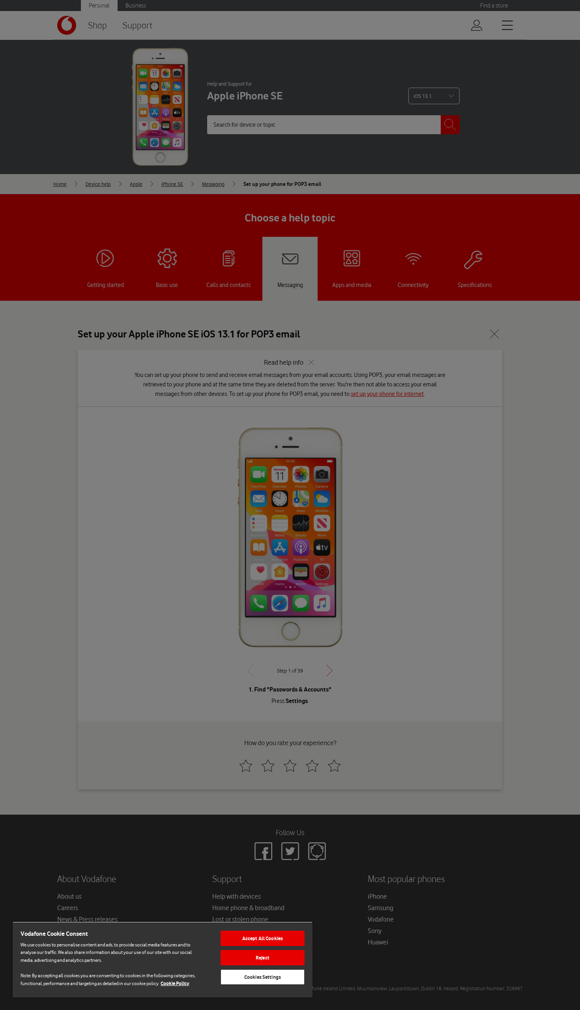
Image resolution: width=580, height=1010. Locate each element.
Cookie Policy (175, 983)
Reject (262, 958)
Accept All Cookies (262, 938)
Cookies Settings (262, 977)
